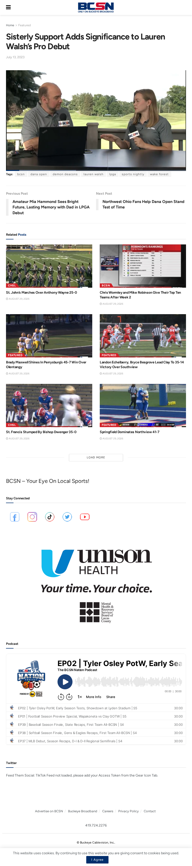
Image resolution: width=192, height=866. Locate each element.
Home (10, 25)
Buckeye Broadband (82, 811)
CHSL (12, 285)
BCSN (106, 285)
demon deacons (65, 174)
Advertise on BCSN (49, 811)
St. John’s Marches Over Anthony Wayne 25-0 (41, 292)
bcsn (21, 174)
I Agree (97, 860)
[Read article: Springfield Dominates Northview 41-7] (143, 405)
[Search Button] (183, 7)
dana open (38, 174)
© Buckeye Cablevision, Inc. (95, 842)
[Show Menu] (8, 7)
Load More (96, 457)
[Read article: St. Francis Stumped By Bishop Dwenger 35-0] (49, 405)
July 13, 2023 (15, 57)
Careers (107, 811)
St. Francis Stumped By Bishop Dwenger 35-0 (41, 432)
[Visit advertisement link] (96, 583)
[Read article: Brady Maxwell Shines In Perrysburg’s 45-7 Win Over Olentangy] (49, 335)
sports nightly (133, 174)
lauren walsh (94, 174)
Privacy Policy (128, 811)
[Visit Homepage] (96, 7)
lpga (112, 174)
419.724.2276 (96, 825)
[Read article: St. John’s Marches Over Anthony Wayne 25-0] (49, 266)
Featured (24, 25)
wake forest (159, 174)
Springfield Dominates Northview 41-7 (130, 432)
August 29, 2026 (19, 298)
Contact (150, 811)
